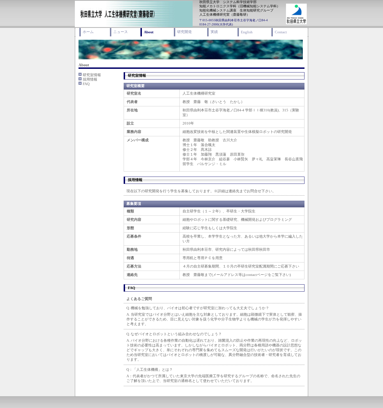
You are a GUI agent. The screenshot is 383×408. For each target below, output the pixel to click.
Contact (281, 32)
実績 (214, 32)
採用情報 (90, 79)
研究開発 (184, 32)
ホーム (88, 32)
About (148, 32)
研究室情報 (92, 75)
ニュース (120, 32)
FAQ (86, 84)
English (247, 32)
